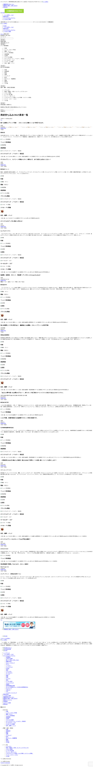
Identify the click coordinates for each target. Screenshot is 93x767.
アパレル (8, 678)
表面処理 (7, 71)
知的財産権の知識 (10, 685)
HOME (5, 25)
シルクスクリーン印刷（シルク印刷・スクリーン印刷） (18, 97)
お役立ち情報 (9, 658)
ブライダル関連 (8, 57)
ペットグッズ (9, 667)
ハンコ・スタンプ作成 (10, 49)
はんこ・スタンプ (10, 662)
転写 (6, 77)
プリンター (7, 90)
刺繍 (7, 675)
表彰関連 (7, 54)
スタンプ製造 (8, 93)
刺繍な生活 (8, 661)
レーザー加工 (9, 681)
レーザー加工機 (8, 94)
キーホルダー (9, 672)
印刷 (6, 48)
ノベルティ (8, 665)
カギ (7, 691)
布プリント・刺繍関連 (10, 78)
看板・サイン (8, 51)
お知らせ (8, 690)
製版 (6, 80)
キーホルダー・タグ (9, 60)
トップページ (6, 652)
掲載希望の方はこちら (8, 4)
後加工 (6, 81)
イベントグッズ (10, 682)
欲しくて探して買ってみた (12, 660)
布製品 (7, 684)
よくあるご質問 (7, 19)
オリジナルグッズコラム (9, 17)
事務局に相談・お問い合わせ (10, 5)
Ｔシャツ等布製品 (9, 52)
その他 (6, 83)
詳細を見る (3, 128)
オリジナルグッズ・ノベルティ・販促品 (14, 58)
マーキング (7, 75)
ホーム (2, 34)
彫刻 (6, 72)
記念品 (7, 668)
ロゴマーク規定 (7, 702)
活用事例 (8, 657)
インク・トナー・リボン (11, 99)
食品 (7, 680)
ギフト (7, 664)
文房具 (6, 55)
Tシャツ (8, 674)
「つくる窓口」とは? (8, 15)
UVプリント (9, 688)
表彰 (7, 670)
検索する (3, 111)
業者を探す (6, 16)
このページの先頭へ (5, 638)
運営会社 (5, 7)
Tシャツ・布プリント (10, 96)
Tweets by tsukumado (5, 762)
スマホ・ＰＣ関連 (9, 61)
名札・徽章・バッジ (9, 63)
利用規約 (5, 701)
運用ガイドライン (7, 699)
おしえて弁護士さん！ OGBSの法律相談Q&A (17, 687)
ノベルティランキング (11, 692)
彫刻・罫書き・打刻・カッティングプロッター (16, 91)
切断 (6, 74)
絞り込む (3, 39)
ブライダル (8, 671)
